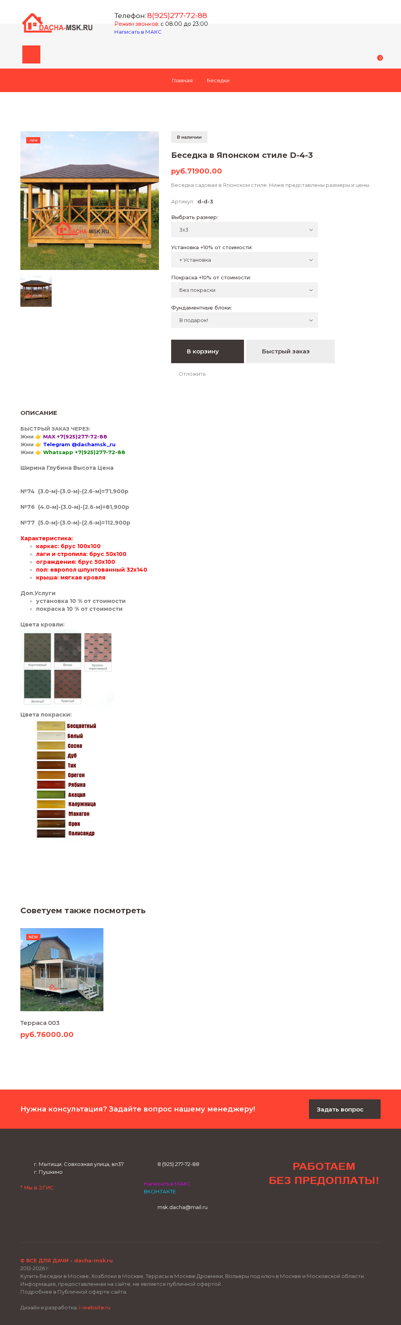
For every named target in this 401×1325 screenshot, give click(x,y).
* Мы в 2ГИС (36, 1187)
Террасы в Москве (170, 1276)
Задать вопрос (341, 1109)
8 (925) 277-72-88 (178, 1164)
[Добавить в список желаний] (188, 374)
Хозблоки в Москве (117, 1276)
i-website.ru (94, 1307)
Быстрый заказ (286, 351)
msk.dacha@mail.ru (182, 1207)
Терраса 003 (40, 1022)
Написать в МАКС (138, 32)
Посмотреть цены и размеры (62, 995)
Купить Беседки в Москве (54, 1276)
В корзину (203, 351)
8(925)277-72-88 (177, 15)
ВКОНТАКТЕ (160, 1191)
